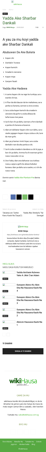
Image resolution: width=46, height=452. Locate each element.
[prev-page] (4, 334)
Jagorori (14, 444)
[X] (19, 197)
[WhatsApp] (24, 197)
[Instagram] (19, 432)
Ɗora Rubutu (7, 442)
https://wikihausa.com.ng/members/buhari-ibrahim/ (23, 234)
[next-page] (8, 334)
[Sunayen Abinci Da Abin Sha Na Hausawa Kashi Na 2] (9, 312)
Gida (4, 10)
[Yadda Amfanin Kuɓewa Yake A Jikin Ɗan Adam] (9, 275)
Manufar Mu (18, 442)
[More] (36, 197)
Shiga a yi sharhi (23, 351)
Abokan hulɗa (24, 444)
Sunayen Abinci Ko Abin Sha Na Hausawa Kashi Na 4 (29, 287)
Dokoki (38, 442)
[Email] (30, 197)
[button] (4, 3)
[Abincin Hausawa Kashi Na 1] (9, 325)
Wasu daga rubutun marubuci (18, 267)
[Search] (42, 3)
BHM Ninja (11, 27)
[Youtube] (33, 432)
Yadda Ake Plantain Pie (24, 177)
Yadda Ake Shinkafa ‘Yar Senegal (33, 214)
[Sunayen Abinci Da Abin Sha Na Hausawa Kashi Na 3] (9, 300)
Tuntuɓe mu (29, 442)
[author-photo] (23, 227)
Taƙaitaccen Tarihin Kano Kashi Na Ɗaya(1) (12, 214)
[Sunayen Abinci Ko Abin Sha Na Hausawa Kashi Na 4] (9, 287)
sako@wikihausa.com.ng (28, 415)
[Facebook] (13, 197)
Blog (33, 444)
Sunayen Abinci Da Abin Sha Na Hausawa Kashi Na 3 (29, 300)
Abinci (11, 10)
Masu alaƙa (8, 264)
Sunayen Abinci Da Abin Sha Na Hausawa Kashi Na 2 (29, 312)
